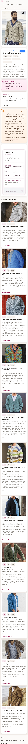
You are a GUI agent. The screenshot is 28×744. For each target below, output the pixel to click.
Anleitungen (4, 8)
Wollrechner (10, 4)
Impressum (22, 740)
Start (3, 4)
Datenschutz (4, 743)
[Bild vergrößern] (14, 28)
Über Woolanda (19, 4)
